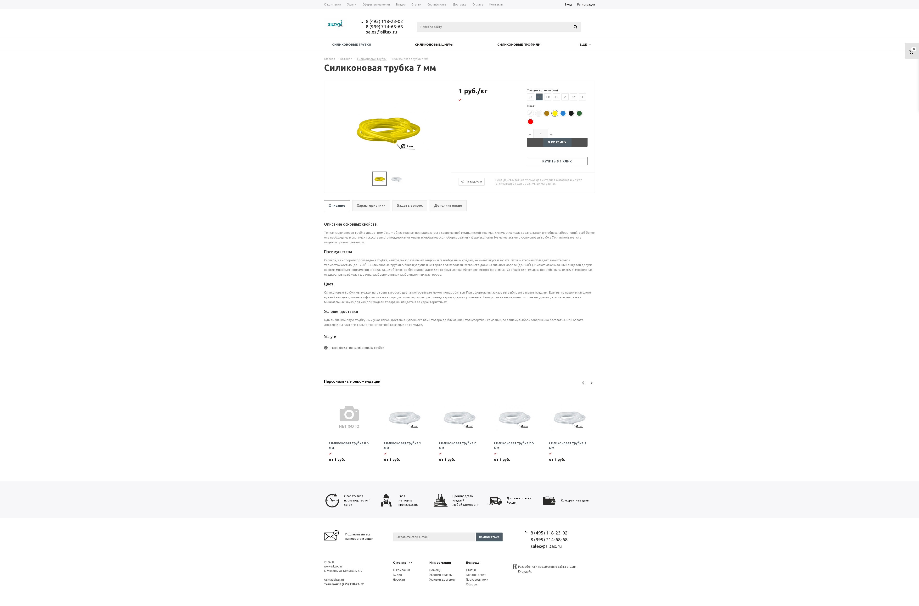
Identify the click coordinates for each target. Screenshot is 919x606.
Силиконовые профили (518, 44)
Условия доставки (442, 579)
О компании (402, 562)
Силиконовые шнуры (434, 44)
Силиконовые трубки (351, 44)
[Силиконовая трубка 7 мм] (388, 128)
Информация (440, 562)
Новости (399, 579)
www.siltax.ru (333, 566)
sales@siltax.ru (381, 31)
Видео (397, 574)
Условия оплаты (440, 574)
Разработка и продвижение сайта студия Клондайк (547, 567)
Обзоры (471, 584)
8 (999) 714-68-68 (384, 26)
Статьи (471, 570)
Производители (477, 579)
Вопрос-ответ (476, 574)
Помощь (473, 562)
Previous (583, 382)
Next (591, 382)
